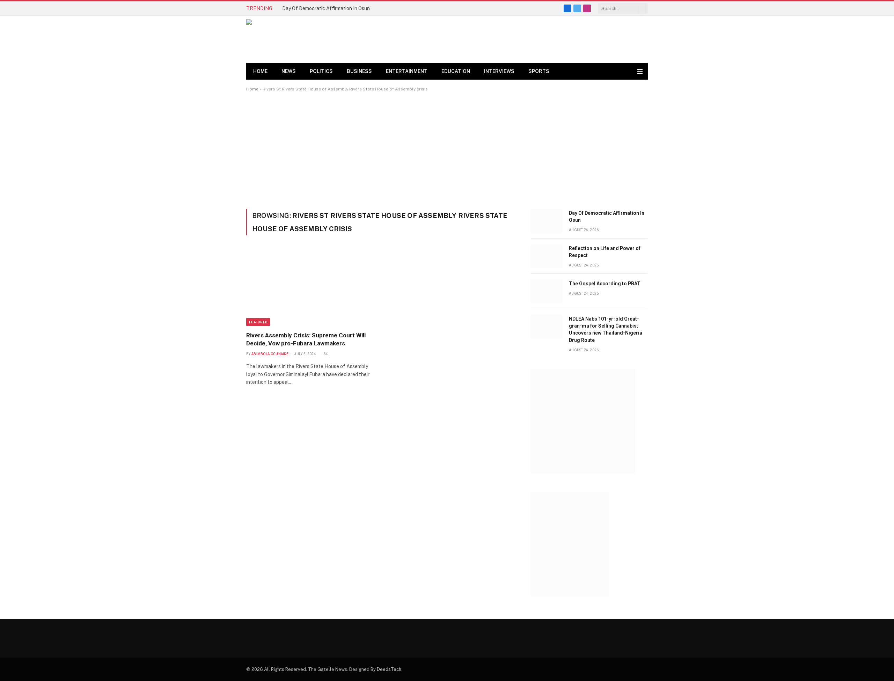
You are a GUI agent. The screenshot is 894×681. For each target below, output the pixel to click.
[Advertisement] (447, 150)
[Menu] (640, 71)
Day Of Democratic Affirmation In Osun (326, 8)
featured (258, 322)
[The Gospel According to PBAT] (546, 291)
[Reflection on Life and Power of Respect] (546, 256)
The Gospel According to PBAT (604, 283)
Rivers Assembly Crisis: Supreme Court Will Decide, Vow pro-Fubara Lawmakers (306, 339)
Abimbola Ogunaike (269, 354)
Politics (321, 71)
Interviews (499, 71)
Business (359, 71)
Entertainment (406, 71)
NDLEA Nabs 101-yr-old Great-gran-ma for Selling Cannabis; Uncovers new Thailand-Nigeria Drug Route (605, 329)
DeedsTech (389, 669)
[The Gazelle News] (296, 39)
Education (455, 71)
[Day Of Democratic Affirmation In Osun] (546, 221)
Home (260, 71)
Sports (538, 71)
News (288, 71)
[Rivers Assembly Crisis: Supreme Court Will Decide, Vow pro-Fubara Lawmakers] (310, 287)
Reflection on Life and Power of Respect (604, 252)
